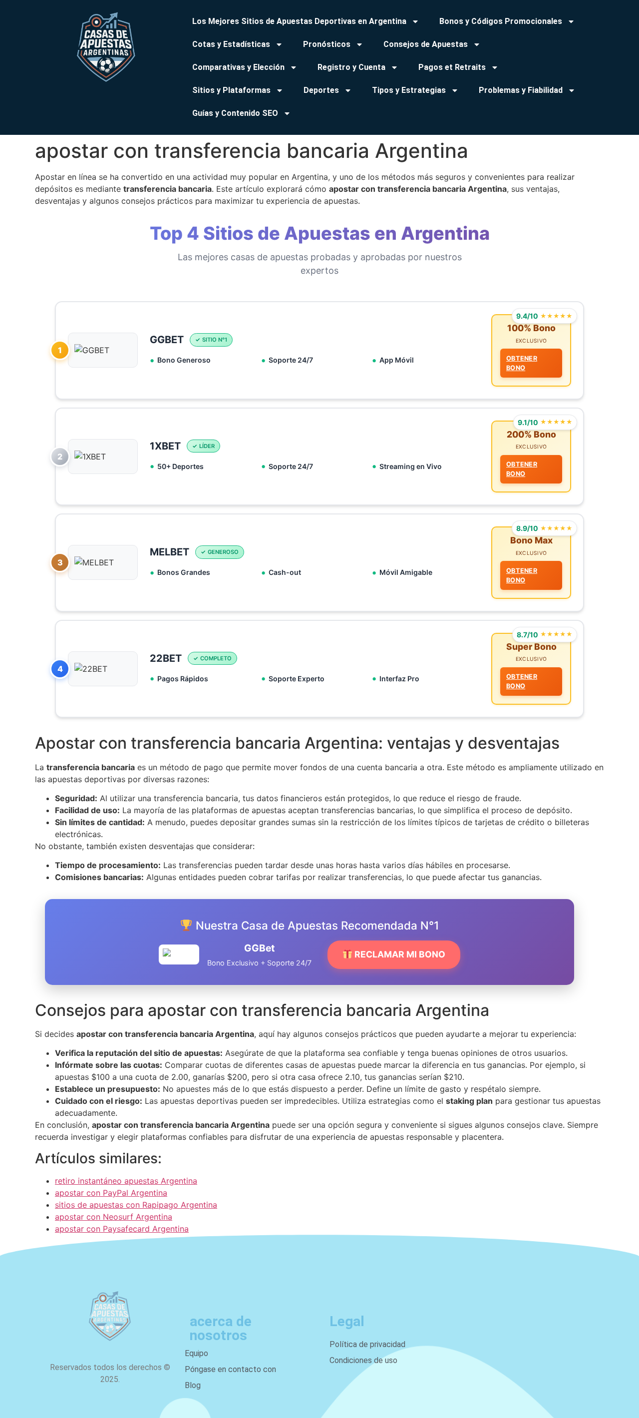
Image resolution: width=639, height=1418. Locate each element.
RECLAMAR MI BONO (398, 954)
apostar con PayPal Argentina (111, 1193)
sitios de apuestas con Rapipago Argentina (136, 1205)
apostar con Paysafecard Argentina (122, 1229)
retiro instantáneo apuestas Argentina (126, 1181)
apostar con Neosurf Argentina (113, 1217)
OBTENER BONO (521, 363)
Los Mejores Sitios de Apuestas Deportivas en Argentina (299, 21)
